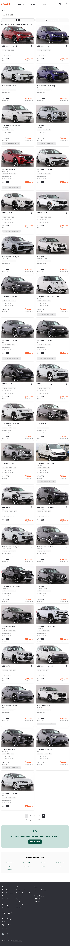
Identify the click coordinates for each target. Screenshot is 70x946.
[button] (18, 20)
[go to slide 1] (14, 42)
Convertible (27, 863)
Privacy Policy (17, 941)
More (44, 4)
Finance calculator (40, 890)
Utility (43, 866)
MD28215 (37, 899)
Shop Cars (21, 4)
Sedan (26, 866)
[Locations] (66, 4)
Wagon (9, 870)
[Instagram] (7, 934)
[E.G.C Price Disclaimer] (40, 438)
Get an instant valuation (24, 893)
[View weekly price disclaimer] (32, 61)
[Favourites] (60, 4)
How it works (20, 905)
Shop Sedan (6, 896)
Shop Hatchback (7, 893)
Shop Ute (5, 890)
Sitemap (18, 908)
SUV (10, 866)
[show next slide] (31, 35)
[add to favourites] (31, 46)
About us (19, 902)
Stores (33, 4)
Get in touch (6, 922)
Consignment (20, 890)
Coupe (43, 863)
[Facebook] (3, 934)
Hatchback (60, 863)
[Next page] (43, 816)
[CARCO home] (7, 4)
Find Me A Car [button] (35, 841)
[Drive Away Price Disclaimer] (8, 61)
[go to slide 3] (17, 42)
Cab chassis (10, 863)
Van (60, 866)
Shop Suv (5, 899)
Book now (5, 908)
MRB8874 (37, 902)
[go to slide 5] (20, 42)
